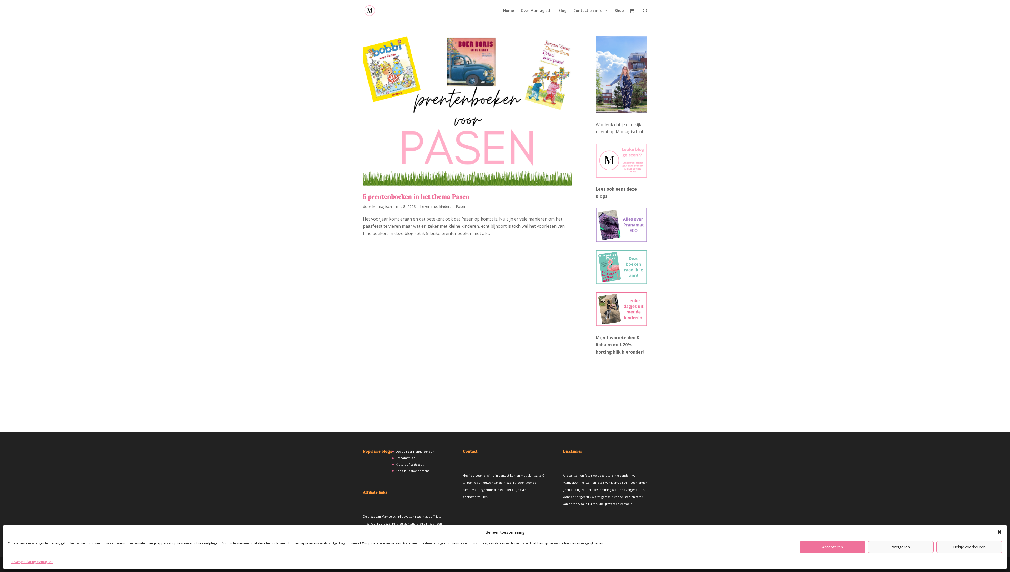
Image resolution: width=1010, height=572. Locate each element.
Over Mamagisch (536, 11)
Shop (619, 11)
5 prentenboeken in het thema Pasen (416, 197)
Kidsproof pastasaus (410, 464)
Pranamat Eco (405, 458)
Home (508, 11)
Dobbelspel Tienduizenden (415, 451)
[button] (999, 532)
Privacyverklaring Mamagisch (32, 562)
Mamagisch (382, 206)
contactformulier (475, 497)
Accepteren (832, 546)
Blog (562, 11)
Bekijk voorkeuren (969, 546)
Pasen (461, 206)
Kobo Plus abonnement (412, 471)
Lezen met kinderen (437, 206)
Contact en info (588, 11)
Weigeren (901, 546)
